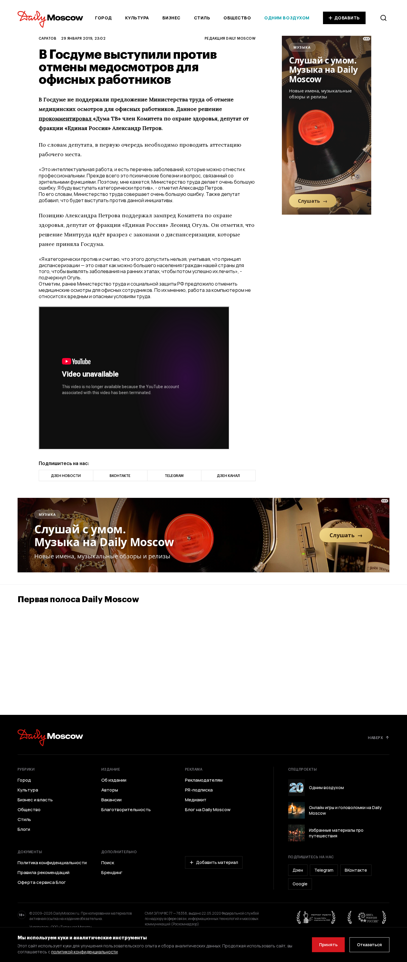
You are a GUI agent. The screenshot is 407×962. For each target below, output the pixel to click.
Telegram (323, 870)
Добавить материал (217, 862)
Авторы (109, 790)
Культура (137, 18)
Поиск (107, 863)
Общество (237, 18)
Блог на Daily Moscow (208, 810)
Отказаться (369, 944)
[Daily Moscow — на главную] (50, 737)
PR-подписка (199, 790)
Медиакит (195, 800)
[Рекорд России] (367, 917)
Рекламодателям (204, 780)
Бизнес (171, 18)
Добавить (347, 18)
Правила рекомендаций (43, 873)
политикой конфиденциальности (84, 952)
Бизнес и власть (35, 800)
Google (300, 884)
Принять (328, 944)
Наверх (375, 737)
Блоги (24, 829)
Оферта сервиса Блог (42, 882)
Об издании (113, 780)
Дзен (298, 870)
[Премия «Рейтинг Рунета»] (316, 917)
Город (103, 18)
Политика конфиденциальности (52, 863)
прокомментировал (66, 118)
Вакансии (111, 800)
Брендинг (111, 873)
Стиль (202, 18)
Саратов (47, 38)
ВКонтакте (356, 870)
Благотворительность (126, 810)
